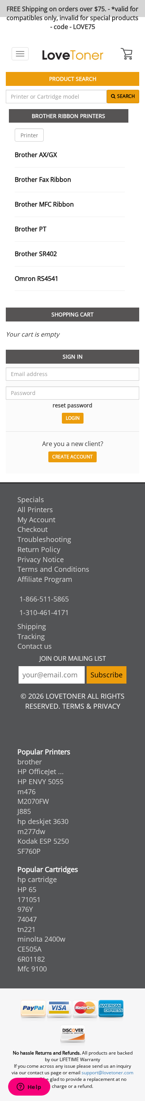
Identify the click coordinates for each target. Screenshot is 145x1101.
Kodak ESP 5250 (43, 841)
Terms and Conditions (53, 569)
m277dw (31, 831)
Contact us (34, 646)
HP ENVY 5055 (40, 781)
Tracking (31, 636)
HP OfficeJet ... (40, 771)
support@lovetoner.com (107, 1072)
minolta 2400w (41, 939)
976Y (25, 909)
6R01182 (31, 959)
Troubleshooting (44, 539)
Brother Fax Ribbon (43, 179)
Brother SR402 (36, 254)
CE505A (29, 949)
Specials (30, 499)
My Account (36, 519)
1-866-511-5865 (44, 598)
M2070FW (33, 801)
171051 (29, 899)
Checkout (32, 529)
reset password (72, 405)
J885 (24, 811)
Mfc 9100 (32, 968)
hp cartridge (37, 879)
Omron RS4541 (36, 278)
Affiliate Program (44, 579)
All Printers (35, 509)
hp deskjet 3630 (42, 821)
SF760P (29, 851)
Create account (72, 456)
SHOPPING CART (72, 314)
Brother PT (30, 229)
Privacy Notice (40, 559)
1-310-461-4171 (44, 612)
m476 (26, 791)
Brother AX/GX (36, 154)
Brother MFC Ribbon (44, 204)
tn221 (26, 929)
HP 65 (26, 889)
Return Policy (38, 549)
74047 (27, 919)
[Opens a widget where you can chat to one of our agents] (29, 1087)
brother (29, 761)
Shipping (31, 626)
